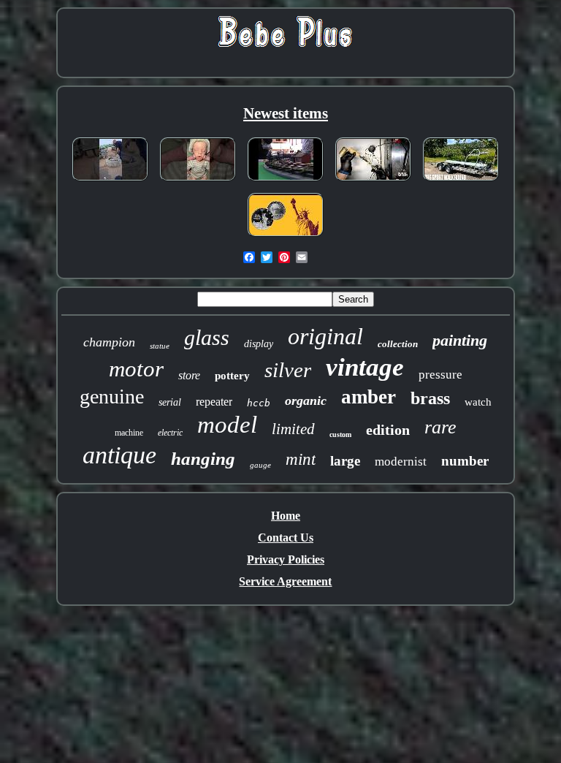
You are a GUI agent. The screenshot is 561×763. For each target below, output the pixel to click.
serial (170, 402)
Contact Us (285, 537)
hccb (258, 403)
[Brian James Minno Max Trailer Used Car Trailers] (461, 181)
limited (293, 429)
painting (459, 340)
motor (136, 369)
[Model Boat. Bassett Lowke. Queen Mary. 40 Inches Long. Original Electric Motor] (285, 181)
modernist (401, 461)
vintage (365, 367)
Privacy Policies (285, 559)
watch (478, 402)
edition (388, 430)
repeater (214, 401)
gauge (260, 464)
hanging (203, 458)
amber (368, 397)
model (227, 424)
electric (170, 433)
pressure (440, 375)
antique (119, 454)
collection (398, 343)
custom (340, 434)
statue (159, 345)
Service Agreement (285, 581)
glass (206, 337)
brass (430, 398)
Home (285, 515)
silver (287, 370)
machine (129, 433)
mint (301, 459)
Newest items (285, 113)
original (325, 336)
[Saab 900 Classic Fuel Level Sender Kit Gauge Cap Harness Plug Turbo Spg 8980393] (373, 181)
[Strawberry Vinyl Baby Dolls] (198, 181)
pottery (232, 376)
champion (109, 342)
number (465, 460)
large (345, 460)
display (258, 343)
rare (440, 427)
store (189, 375)
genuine (112, 396)
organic (306, 400)
